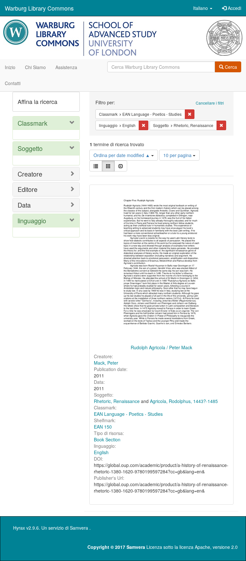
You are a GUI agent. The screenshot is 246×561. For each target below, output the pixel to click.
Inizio (10, 67)
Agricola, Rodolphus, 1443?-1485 (184, 401)
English (101, 452)
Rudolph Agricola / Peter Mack (161, 347)
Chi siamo (35, 67)
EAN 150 (103, 426)
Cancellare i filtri (210, 103)
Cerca (230, 67)
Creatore (30, 173)
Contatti (12, 83)
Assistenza (66, 67)
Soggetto (30, 148)
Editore (27, 189)
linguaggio (32, 220)
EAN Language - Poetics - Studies (128, 414)
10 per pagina (178, 155)
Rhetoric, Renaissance (117, 401)
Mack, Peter (106, 363)
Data (24, 204)
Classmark (32, 123)
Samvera (79, 528)
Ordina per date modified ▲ (122, 155)
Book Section (107, 439)
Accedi (233, 8)
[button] (202, 8)
